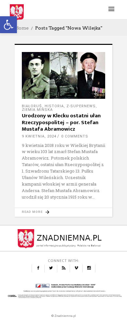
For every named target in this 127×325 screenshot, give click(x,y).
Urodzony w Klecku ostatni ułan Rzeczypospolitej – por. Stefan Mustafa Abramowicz (61, 122)
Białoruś (32, 106)
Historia (54, 106)
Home (22, 28)
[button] (8, 24)
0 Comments (74, 136)
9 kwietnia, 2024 (39, 136)
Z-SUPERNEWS (81, 106)
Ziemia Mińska (37, 110)
